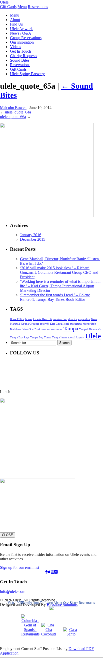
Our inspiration (22, 42)
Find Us (16, 24)
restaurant (56, 329)
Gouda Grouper (30, 323)
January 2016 (30, 235)
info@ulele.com (12, 591)
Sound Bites (19, 60)
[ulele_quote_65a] (47, 215)
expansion (84, 319)
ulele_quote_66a (13, 116)
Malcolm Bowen (13, 107)
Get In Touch (20, 51)
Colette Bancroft (42, 319)
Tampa (71, 329)
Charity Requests (23, 56)
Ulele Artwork (21, 29)
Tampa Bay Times (40, 337)
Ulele (4, 2)
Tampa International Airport (68, 337)
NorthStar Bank (31, 329)
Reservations (38, 7)
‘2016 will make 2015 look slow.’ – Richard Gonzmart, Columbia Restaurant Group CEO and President (59, 272)
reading (46, 329)
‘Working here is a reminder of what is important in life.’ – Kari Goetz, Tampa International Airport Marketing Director (60, 286)
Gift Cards (8, 7)
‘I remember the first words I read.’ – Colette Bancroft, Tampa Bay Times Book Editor (55, 297)
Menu (22, 7)
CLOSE (7, 535)
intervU (44, 323)
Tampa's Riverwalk (90, 329)
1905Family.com (27, 603)
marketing (76, 323)
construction (60, 319)
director (72, 319)
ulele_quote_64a (18, 112)
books (28, 319)
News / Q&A (20, 33)
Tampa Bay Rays (19, 337)
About (15, 20)
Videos (15, 47)
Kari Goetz (56, 323)
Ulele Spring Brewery (27, 74)
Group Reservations (26, 38)
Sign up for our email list (19, 567)
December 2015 (32, 239)
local (66, 323)
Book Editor (17, 319)
